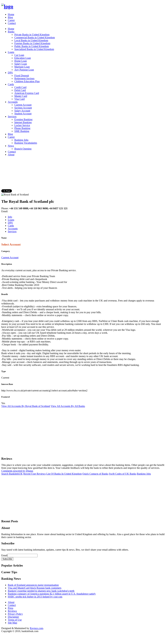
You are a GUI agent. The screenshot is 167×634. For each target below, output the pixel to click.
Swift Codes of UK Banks (122, 473)
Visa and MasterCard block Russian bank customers (34, 588)
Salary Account (22, 110)
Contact (12, 23)
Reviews (12, 611)
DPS (10, 72)
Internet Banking (23, 122)
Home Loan (20, 61)
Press (10, 608)
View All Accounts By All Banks (68, 406)
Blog (10, 17)
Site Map (12, 622)
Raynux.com (36, 628)
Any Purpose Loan (24, 69)
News (11, 145)
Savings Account (23, 107)
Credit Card (20, 87)
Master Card (20, 96)
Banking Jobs (21, 140)
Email (4, 555)
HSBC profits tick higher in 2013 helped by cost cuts (35, 596)
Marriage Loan (22, 66)
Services (12, 116)
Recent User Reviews (34, 473)
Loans (11, 52)
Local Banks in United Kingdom (31, 40)
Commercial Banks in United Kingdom (34, 37)
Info (10, 216)
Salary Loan (20, 63)
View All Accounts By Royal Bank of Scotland (25, 406)
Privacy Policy (15, 614)
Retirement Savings (24, 78)
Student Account (22, 113)
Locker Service (22, 125)
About (11, 154)
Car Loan (19, 55)
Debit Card (20, 90)
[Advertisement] (60, 166)
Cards (11, 84)
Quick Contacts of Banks (95, 473)
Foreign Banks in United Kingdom (32, 43)
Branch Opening (22, 148)
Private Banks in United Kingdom (31, 34)
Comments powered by (17, 470)
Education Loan (22, 58)
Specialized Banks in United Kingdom (34, 49)
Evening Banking (23, 119)
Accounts (13, 101)
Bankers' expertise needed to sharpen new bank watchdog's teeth (41, 590)
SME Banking (21, 131)
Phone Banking (22, 128)
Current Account (22, 104)
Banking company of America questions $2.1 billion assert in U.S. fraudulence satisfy (52, 593)
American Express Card (26, 93)
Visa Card (19, 99)
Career (11, 20)
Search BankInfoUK (12, 473)
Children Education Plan (27, 81)
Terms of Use (15, 619)
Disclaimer (13, 616)
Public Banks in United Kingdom (31, 46)
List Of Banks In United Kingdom (64, 473)
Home (11, 14)
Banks (11, 31)
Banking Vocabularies (25, 142)
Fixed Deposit (21, 75)
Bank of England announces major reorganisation (33, 585)
